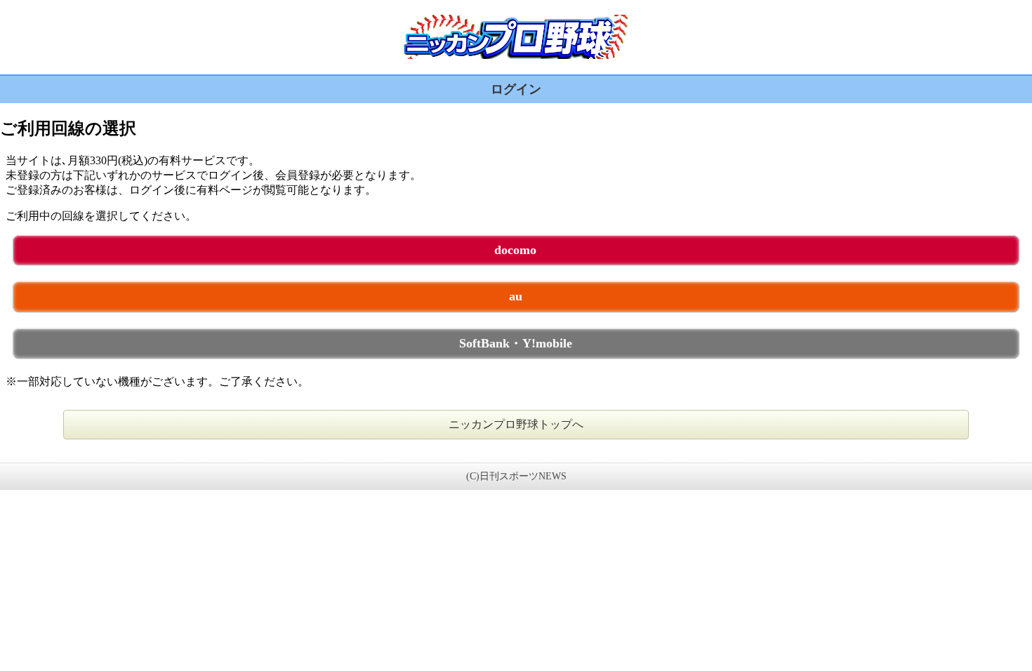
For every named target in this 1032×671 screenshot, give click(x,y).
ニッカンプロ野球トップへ (516, 424)
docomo (515, 250)
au (515, 296)
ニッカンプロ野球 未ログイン (516, 37)
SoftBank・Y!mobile (515, 343)
